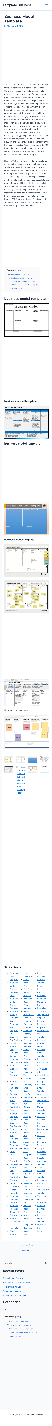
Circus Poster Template (13, 1278)
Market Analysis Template (41, 1110)
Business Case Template (27, 1151)
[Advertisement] (26, 55)
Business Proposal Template (14, 1199)
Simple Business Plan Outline (28, 1091)
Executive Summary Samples (27, 1043)
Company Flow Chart (12, 1291)
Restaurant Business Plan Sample (15, 1123)
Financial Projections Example (28, 1024)
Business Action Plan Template (28, 1142)
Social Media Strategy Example (43, 1078)
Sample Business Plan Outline (15, 1059)
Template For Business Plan (15, 1167)
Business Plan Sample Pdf (42, 1062)
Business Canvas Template (14, 976)
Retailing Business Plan (41, 1209)
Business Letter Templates (42, 1052)
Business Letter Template (41, 1218)
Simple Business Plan (27, 982)
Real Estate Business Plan (28, 1100)
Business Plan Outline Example (28, 1014)
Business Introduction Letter (42, 1043)
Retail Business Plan (27, 1132)
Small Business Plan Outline (15, 1037)
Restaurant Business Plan (28, 1231)
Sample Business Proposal (41, 1024)
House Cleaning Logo (13, 1287)
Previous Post (27, 1245)
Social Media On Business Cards (43, 1100)
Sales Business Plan (27, 1123)
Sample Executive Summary (41, 1151)
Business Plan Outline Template (15, 1177)
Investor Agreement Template (42, 1161)
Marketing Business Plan (41, 1119)
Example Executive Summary (27, 1081)
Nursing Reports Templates (15, 1295)
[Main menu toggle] (46, 5)
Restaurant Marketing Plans (42, 1183)
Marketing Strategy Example (28, 1033)
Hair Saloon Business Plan (28, 1177)
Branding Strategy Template (14, 1014)
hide (19, 270)
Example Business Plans (14, 1097)
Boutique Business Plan (27, 1209)
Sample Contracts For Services (17, 1282)
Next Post (26, 1250)
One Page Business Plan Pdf (27, 992)
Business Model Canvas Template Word (14, 989)
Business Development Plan (43, 1129)
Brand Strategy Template (14, 1113)
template (7, 1309)
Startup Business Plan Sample (15, 1145)
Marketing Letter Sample (28, 1186)
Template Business (17, 5)
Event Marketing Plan (41, 989)
